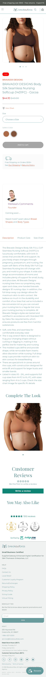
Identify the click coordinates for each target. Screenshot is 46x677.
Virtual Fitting (7, 598)
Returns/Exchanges (10, 583)
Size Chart (39, 238)
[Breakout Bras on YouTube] (27, 659)
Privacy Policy (7, 591)
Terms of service (18, 664)
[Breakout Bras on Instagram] (15, 659)
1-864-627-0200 (8, 635)
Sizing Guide (7, 594)
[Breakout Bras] (23, 9)
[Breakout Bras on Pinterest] (21, 659)
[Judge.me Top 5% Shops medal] (35, 527)
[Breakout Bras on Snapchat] (33, 659)
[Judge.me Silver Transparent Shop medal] (23, 527)
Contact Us (6, 572)
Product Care (23, 238)
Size (4, 113)
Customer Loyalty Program (12, 579)
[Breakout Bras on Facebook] (10, 659)
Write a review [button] (23, 491)
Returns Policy (28, 165)
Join (23, 620)
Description (8, 238)
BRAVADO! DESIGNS (12, 80)
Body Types (23, 222)
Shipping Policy (8, 587)
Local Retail (6, 576)
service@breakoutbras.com (13, 639)
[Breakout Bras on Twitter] (4, 659)
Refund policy (6, 664)
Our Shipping (14, 165)
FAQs (4, 568)
